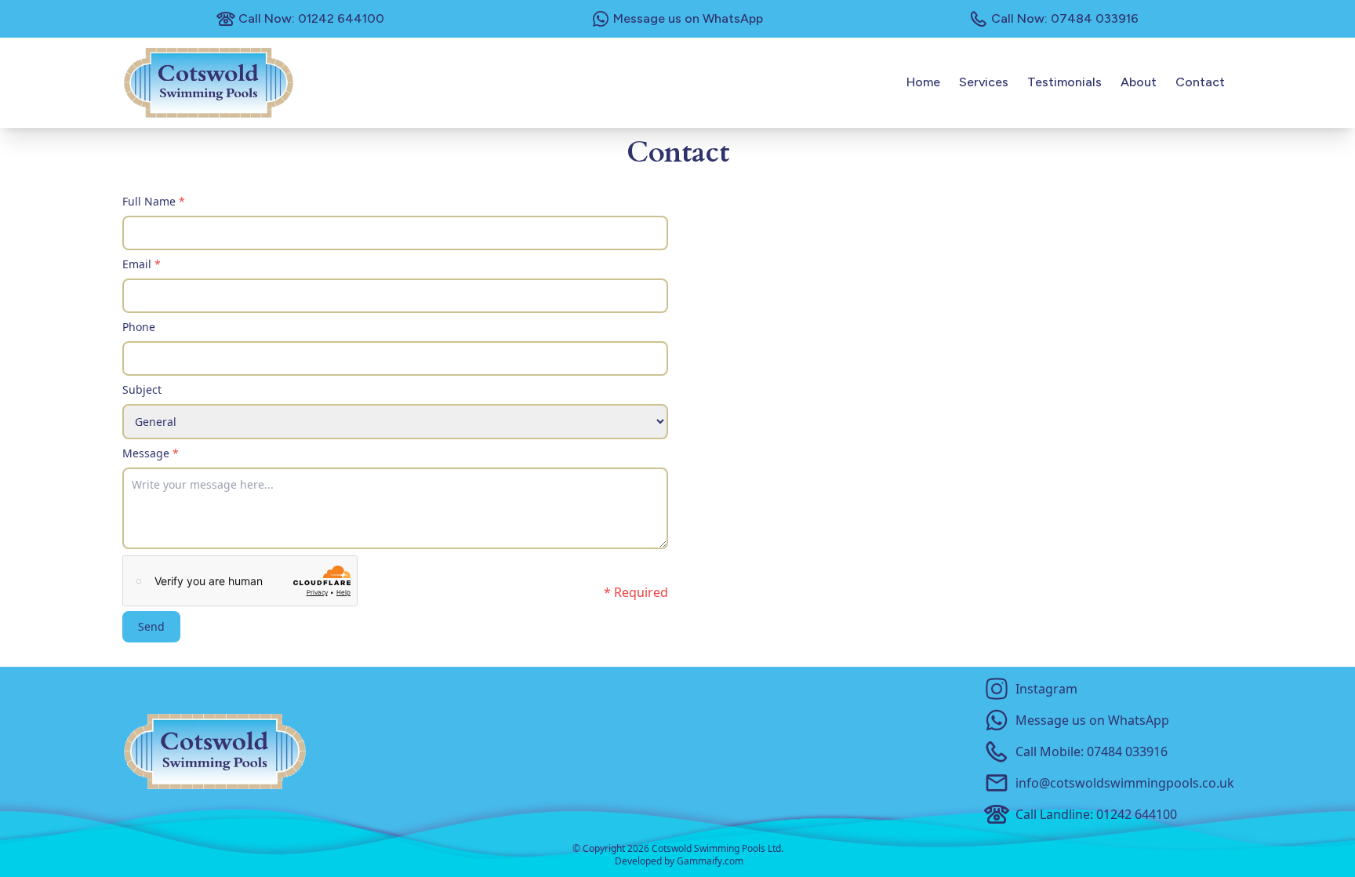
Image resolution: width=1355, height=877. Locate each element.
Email (141, 264)
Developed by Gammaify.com (679, 861)
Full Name (153, 201)
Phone (138, 326)
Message (150, 453)
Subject (142, 389)
